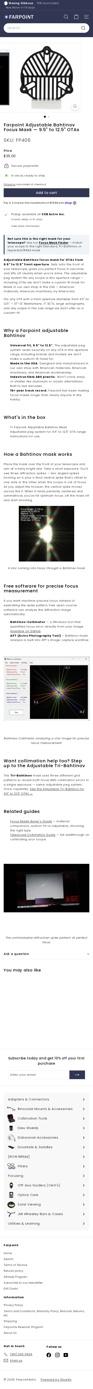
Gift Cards (11, 1288)
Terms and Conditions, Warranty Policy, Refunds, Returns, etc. (44, 1313)
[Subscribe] (77, 1074)
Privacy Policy (13, 1305)
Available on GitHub (25, 631)
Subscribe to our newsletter (23, 1283)
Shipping (9, 184)
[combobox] (46, 28)
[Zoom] (75, 106)
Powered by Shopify (56, 1379)
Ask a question (16, 954)
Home (8, 1253)
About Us (10, 1333)
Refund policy (13, 1271)
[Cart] (76, 16)
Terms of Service (15, 1265)
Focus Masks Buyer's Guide (31, 821)
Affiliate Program (15, 1277)
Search (9, 1259)
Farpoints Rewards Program (23, 1327)
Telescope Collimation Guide (33, 835)
